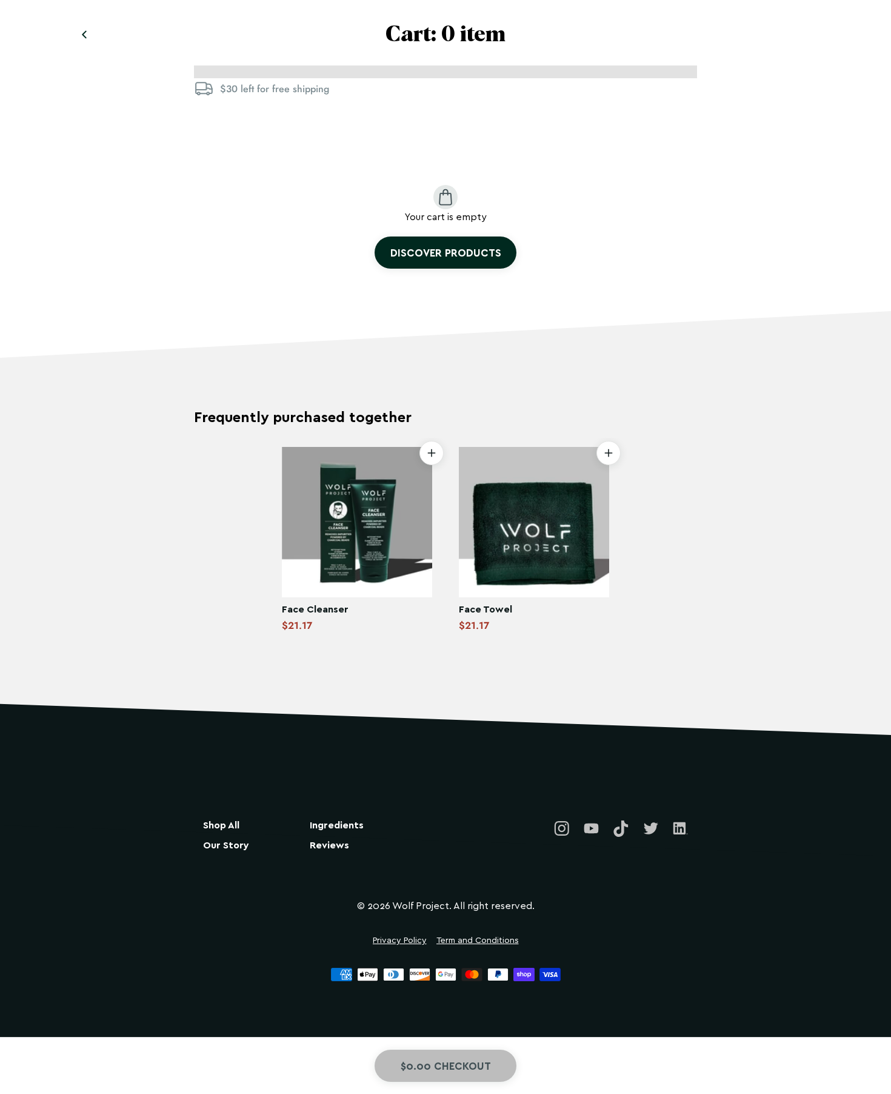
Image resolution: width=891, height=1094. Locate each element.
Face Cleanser (315, 608)
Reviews (329, 845)
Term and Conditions (477, 940)
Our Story (226, 845)
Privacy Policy (400, 940)
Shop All (221, 825)
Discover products (445, 252)
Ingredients (337, 825)
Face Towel (485, 608)
